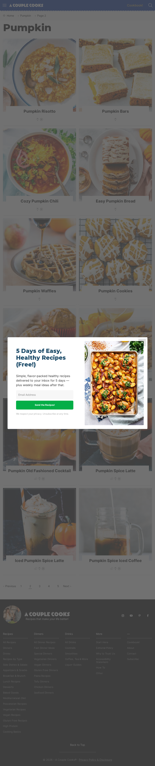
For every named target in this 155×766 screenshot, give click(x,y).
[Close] (142, 342)
